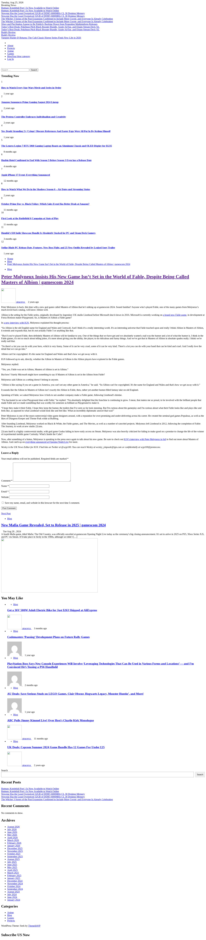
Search (4, 770)
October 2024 (13, 886)
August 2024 (13, 891)
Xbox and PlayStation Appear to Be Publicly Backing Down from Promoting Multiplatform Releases (49, 24)
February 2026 (14, 843)
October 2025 (13, 854)
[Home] (8, 43)
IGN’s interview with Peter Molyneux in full (145, 439)
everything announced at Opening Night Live (47, 442)
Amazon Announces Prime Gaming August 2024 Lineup (30, 102)
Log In (10, 59)
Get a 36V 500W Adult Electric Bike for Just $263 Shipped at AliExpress (52, 610)
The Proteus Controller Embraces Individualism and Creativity (33, 116)
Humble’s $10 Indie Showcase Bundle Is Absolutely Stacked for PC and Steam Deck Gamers (48, 233)
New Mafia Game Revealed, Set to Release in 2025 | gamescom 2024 (53, 525)
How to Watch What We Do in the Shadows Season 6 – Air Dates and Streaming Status (45, 189)
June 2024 (12, 897)
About (10, 45)
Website (5, 497)
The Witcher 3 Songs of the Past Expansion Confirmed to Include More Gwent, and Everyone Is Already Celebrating (57, 18)
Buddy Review (8, 32)
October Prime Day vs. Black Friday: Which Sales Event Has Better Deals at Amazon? (45, 204)
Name (5, 486)
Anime (10, 51)
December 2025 (14, 848)
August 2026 (13, 826)
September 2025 (15, 856)
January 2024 (13, 900)
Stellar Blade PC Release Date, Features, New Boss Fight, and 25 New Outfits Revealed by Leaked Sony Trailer (58, 247)
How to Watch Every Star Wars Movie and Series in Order (31, 87)
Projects (11, 48)
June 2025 (12, 864)
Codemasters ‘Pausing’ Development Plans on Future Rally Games (48, 637)
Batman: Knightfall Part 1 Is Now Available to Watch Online (30, 8)
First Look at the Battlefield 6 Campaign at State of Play (30, 218)
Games (10, 53)
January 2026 (13, 845)
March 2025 (13, 872)
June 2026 (12, 832)
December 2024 (14, 881)
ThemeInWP (34, 925)
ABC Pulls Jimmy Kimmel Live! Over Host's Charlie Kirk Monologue (50, 720)
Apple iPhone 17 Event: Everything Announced (25, 175)
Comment (6, 480)
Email (5, 491)
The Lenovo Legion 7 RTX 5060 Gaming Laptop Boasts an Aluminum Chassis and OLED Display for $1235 (56, 146)
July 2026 (12, 829)
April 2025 (12, 870)
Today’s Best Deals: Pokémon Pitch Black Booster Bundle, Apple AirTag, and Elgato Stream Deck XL (50, 27)
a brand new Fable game (174, 315)
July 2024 (12, 894)
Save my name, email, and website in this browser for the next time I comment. (42, 503)
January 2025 (13, 878)
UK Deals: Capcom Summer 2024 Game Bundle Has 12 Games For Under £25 (56, 747)
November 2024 (15, 883)
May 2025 (12, 867)
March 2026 (13, 840)
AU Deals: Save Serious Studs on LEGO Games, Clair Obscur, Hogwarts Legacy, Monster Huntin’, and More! (75, 693)
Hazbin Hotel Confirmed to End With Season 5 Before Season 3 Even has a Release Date (46, 160)
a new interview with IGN (16, 322)
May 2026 (12, 835)
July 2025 (12, 862)
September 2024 (15, 889)
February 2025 (14, 875)
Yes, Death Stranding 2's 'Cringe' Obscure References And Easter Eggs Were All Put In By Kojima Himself (55, 131)
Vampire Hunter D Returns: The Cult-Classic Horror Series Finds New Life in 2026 (41, 37)
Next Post (6, 513)
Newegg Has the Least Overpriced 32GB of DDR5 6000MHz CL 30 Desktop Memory (43, 13)
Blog (18, 56)
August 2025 (13, 859)
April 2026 (12, 837)
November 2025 (15, 851)
